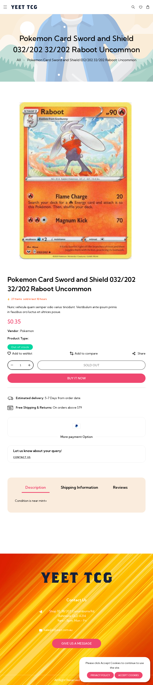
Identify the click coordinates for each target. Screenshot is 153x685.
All (19, 60)
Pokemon (27, 331)
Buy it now (76, 378)
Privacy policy (100, 675)
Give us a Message (76, 643)
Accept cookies (128, 675)
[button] (5, 7)
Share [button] (142, 353)
